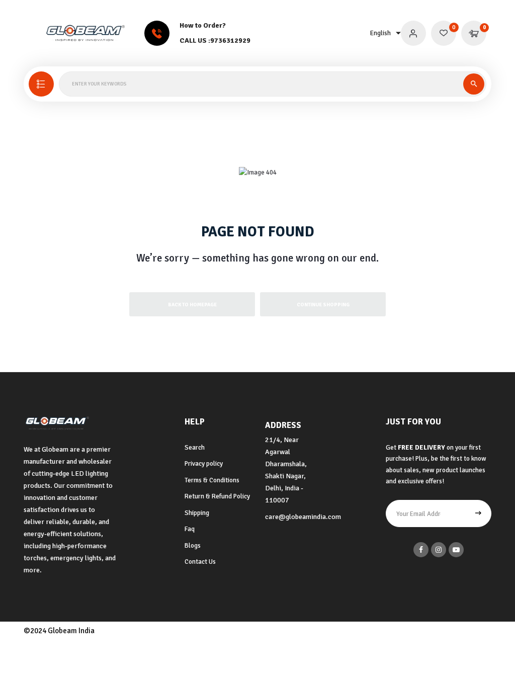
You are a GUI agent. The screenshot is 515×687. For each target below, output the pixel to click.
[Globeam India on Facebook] (420, 549)
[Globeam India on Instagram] (438, 549)
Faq (190, 529)
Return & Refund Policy (217, 496)
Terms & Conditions (212, 480)
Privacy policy (204, 464)
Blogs (193, 546)
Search (195, 448)
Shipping (197, 513)
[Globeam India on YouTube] (456, 549)
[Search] (473, 84)
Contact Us (200, 562)
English (380, 33)
